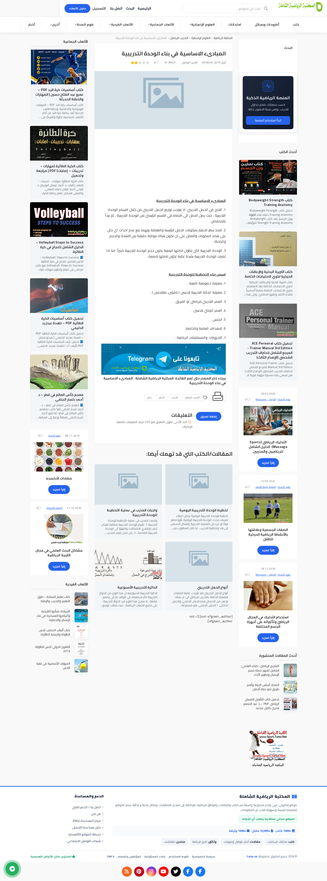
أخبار (31, 24)
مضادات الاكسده (59, 478)
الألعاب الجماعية (162, 24)
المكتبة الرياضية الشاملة (154, 378)
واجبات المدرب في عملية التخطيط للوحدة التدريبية (132, 512)
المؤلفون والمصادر (129, 856)
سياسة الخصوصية (203, 856)
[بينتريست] (139, 872)
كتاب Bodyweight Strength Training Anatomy (271, 202)
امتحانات (234, 24)
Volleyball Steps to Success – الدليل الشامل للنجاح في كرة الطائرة (59, 247)
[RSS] (127, 872)
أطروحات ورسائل (267, 24)
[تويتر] (176, 872)
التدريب (174, 397)
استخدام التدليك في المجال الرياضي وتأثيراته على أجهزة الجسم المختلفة (268, 622)
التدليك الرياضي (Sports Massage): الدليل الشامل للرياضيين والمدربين (268, 447)
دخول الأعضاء (77, 8)
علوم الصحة (85, 24)
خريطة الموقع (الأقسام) (85, 834)
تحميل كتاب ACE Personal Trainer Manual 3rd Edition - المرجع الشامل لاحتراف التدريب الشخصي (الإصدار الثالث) (269, 350)
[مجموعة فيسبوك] (188, 872)
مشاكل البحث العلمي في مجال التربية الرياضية (59, 552)
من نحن (96, 813)
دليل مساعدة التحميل (86, 827)
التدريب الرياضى (178, 37)
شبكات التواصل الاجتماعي (84, 841)
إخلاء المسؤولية (154, 856)
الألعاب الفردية (122, 24)
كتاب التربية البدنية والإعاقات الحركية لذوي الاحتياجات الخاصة (269, 274)
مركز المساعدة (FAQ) (87, 820)
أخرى (56, 24)
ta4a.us (252, 856)
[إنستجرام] (151, 872)
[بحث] (265, 8)
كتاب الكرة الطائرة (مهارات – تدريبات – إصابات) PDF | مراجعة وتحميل (59, 171)
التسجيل (99, 8)
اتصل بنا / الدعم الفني (86, 807)
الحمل (162, 397)
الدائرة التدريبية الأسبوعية (137, 587)
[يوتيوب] (164, 872)
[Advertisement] (163, 167)
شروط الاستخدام (179, 856)
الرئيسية (144, 8)
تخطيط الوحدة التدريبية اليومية (203, 510)
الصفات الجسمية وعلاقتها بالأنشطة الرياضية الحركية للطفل (268, 534)
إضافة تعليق (208, 416)
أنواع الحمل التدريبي (212, 587)
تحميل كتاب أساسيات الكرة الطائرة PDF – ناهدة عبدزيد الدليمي (62, 323)
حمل (149, 397)
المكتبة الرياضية (223, 37)
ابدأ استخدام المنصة (268, 120)
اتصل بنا (116, 8)
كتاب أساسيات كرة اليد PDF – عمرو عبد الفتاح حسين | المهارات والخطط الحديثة (59, 94)
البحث (130, 8)
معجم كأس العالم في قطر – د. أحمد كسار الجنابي (60, 397)
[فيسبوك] (200, 872)
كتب (296, 24)
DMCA (110, 856)
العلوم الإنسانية (203, 24)
